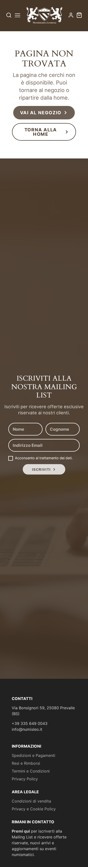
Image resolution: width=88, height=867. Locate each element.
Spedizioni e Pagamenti (33, 755)
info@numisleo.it (27, 729)
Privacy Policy (25, 778)
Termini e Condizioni (31, 771)
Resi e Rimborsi (26, 763)
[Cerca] (9, 15)
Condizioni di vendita (31, 801)
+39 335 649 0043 (29, 723)
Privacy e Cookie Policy (34, 808)
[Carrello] (79, 15)
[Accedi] (71, 15)
